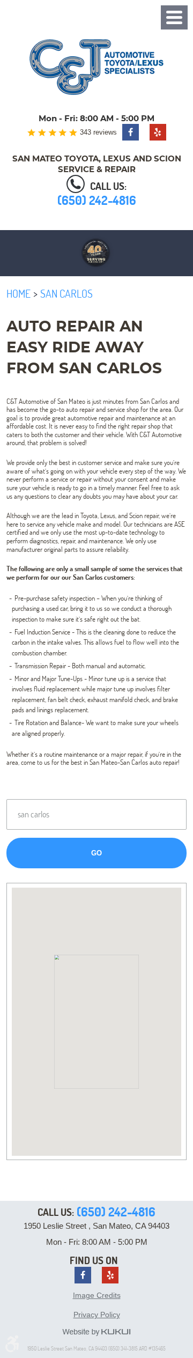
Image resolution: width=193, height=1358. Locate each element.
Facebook (130, 132)
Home (18, 293)
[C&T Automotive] (96, 67)
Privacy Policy (96, 1314)
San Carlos (66, 293)
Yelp (158, 132)
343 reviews (98, 132)
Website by (96, 1332)
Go (96, 853)
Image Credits (97, 1295)
